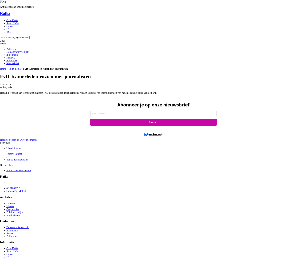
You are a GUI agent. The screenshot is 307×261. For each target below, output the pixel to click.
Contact (10, 26)
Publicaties (11, 60)
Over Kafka (12, 20)
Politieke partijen (14, 212)
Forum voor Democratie (18, 170)
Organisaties (12, 209)
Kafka (5, 14)
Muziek (10, 206)
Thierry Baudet (14, 153)
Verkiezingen (13, 215)
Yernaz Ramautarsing (17, 159)
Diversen (11, 203)
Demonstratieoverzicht (17, 52)
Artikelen (11, 49)
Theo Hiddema (14, 148)
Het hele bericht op (18, 139)
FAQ (9, 29)
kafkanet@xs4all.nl (16, 191)
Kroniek (10, 57)
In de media (12, 54)
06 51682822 (13, 188)
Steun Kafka (12, 23)
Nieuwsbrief (12, 63)
